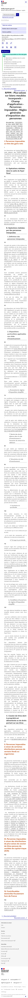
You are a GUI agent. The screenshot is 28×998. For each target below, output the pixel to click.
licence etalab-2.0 (7, 996)
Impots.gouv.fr (4, 961)
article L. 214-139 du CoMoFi (14, 825)
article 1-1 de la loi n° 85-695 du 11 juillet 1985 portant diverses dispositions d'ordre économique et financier (15, 871)
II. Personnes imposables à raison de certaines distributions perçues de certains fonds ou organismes (14, 73)
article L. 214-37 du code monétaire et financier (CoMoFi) (15, 793)
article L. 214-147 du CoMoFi (13, 827)
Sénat (2, 963)
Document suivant (19, 90)
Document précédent (9, 89)
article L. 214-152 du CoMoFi (14, 828)
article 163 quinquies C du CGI (15, 879)
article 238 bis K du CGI (11, 294)
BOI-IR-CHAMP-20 (9, 224)
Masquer (6, 51)
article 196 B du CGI (19, 211)
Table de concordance (6, 936)
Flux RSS (3, 933)
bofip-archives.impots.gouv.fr (7, 940)
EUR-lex (2, 956)
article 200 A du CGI (13, 566)
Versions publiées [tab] (6, 32)
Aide (2, 925)
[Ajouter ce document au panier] (6, 43)
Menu (25, 2)
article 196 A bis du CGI (12, 206)
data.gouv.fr (17, 983)
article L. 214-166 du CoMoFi (13, 830)
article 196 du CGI (15, 204)
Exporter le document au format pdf (2, 43)
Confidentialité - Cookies (9, 989)
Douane (3, 953)
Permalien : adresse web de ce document (11, 43)
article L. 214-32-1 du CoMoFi (14, 823)
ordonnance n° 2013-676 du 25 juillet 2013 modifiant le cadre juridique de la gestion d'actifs (15, 799)
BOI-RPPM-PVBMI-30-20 (15, 431)
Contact (3, 927)
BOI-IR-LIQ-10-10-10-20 (11, 213)
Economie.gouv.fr (5, 958)
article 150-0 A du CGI (15, 259)
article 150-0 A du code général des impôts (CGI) (15, 151)
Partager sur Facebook (2, 47)
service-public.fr (14, 979)
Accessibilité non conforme (7, 986)
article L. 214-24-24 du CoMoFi (14, 821)
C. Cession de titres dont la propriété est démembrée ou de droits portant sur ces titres (14, 67)
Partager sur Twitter (6, 47)
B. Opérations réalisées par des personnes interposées (12, 63)
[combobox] (9, 14)
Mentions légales (18, 986)
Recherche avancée (8, 17)
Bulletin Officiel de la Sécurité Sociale (9, 949)
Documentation (4, 938)
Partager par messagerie (15, 47)
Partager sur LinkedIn (11, 47)
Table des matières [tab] (7, 25)
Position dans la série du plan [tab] (9, 28)
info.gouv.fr (4, 979)
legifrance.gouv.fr (6, 983)
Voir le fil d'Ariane (5, 20)
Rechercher (17, 14)
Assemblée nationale (5, 946)
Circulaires (3, 951)
